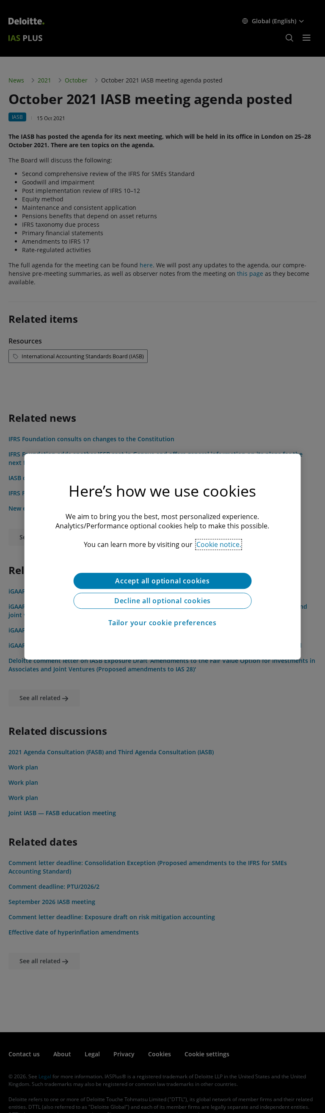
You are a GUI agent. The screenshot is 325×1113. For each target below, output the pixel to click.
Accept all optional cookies (162, 580)
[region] (163, 556)
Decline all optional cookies (162, 600)
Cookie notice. (218, 544)
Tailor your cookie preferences (162, 622)
